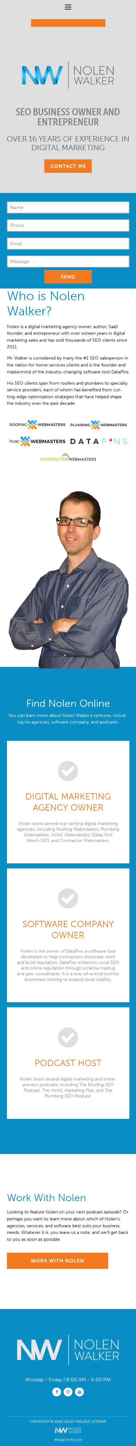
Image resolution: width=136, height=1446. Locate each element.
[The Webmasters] (68, 1434)
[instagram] (68, 1391)
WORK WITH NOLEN (57, 1261)
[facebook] (56, 1391)
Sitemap (99, 1421)
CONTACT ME (68, 166)
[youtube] (79, 1391)
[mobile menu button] (68, 7)
